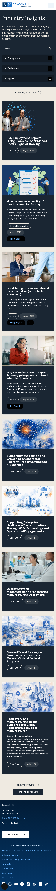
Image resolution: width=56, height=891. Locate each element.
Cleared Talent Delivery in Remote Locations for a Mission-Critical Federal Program (24, 657)
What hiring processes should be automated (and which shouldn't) (28, 291)
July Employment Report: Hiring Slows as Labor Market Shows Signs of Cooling (27, 141)
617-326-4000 (12, 823)
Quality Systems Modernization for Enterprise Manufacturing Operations (27, 592)
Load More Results (28, 792)
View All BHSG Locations (15, 818)
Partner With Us (16, 834)
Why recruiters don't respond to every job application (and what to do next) (27, 375)
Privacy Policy (8, 864)
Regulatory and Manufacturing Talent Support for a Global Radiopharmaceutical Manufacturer (22, 725)
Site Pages (7, 873)
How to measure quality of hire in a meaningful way (25, 203)
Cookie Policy (8, 869)
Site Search (7, 878)
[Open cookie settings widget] (4, 886)
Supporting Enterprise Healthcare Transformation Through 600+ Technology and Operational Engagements (28, 527)
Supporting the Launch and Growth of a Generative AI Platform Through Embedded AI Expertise (27, 460)
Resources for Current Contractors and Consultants (27, 851)
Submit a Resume (10, 855)
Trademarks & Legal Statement (16, 860)
